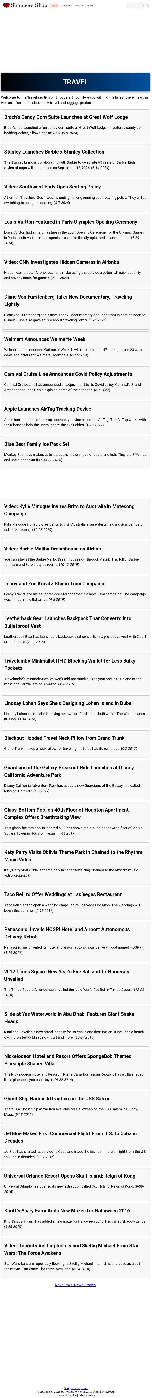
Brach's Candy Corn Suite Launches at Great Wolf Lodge (66, 117)
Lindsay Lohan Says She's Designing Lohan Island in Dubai (68, 703)
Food (90, 5)
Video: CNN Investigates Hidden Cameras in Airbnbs (61, 262)
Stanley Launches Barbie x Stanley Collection (54, 152)
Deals (54, 5)
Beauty (79, 5)
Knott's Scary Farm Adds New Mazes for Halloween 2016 (67, 1211)
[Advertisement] (76, 42)
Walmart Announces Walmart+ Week (44, 339)
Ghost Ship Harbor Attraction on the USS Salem (56, 1099)
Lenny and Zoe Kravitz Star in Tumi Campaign (54, 584)
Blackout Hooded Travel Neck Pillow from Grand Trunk (64, 738)
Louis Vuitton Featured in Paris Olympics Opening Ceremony (70, 222)
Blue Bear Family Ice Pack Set (37, 444)
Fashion (66, 5)
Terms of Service (66, 1395)
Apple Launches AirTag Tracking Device (47, 409)
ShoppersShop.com (76, 1388)
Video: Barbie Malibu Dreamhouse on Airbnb (52, 549)
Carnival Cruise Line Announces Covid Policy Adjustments (68, 374)
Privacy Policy (87, 1395)
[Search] (147, 5)
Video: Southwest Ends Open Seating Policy (52, 187)
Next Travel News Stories (75, 1285)
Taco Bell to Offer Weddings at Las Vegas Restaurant (63, 894)
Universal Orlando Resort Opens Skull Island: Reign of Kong (69, 1176)
